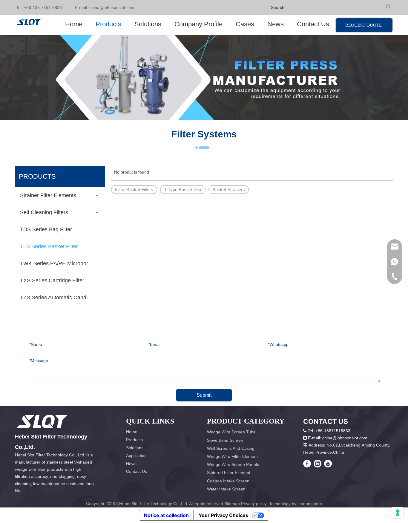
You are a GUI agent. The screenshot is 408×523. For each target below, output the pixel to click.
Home (131, 431)
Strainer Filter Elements (48, 195)
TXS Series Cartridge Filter (52, 280)
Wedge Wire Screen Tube (231, 432)
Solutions (134, 447)
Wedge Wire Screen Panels (233, 464)
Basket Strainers (228, 189)
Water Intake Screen (226, 489)
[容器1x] (42, 421)
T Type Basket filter (183, 189)
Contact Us (136, 471)
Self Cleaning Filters (44, 212)
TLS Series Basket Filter (49, 246)
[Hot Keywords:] (388, 7)
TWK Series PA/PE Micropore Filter (62, 263)
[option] (204, 77)
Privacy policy (254, 503)
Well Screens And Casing (230, 448)
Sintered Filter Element (228, 472)
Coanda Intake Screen (228, 480)
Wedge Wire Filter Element (232, 456)
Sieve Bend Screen (225, 440)
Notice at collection (166, 515)
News (131, 463)
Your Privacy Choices (223, 515)
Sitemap (232, 503)
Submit (204, 395)
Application (136, 455)
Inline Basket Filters (134, 189)
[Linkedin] (317, 463)
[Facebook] (307, 463)
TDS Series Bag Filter (46, 229)
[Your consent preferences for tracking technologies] (397, 512)
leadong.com (309, 503)
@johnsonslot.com (116, 7)
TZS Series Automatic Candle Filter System (62, 297)
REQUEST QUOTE (364, 25)
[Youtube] (328, 463)
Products (134, 439)
